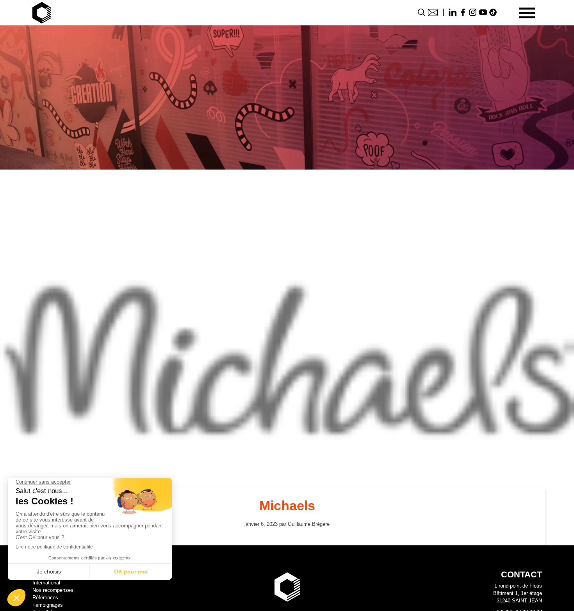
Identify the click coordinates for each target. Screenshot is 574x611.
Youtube (483, 12)
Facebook (463, 12)
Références (45, 597)
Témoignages (47, 605)
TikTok (493, 12)
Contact (433, 12)
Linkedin (452, 12)
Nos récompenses (52, 590)
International (46, 583)
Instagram (473, 12)
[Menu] (527, 13)
